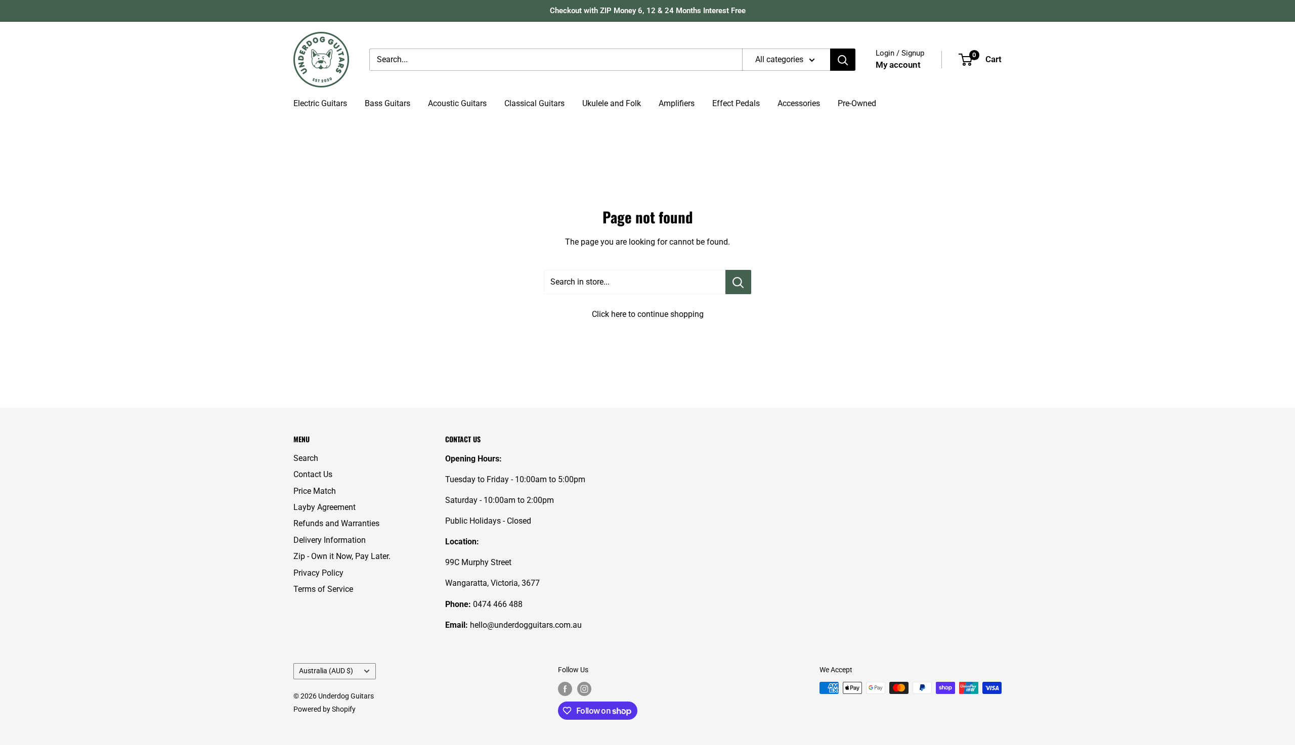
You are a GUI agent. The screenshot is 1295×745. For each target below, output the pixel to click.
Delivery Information (329, 540)
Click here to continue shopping (648, 314)
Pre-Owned (857, 103)
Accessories (799, 103)
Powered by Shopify (324, 709)
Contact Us (312, 474)
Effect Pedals (736, 103)
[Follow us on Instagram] (584, 689)
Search (305, 458)
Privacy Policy (318, 573)
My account (898, 65)
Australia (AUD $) (326, 671)
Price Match (314, 491)
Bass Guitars (387, 103)
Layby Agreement (324, 507)
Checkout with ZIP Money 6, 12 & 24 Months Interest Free (648, 10)
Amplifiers (677, 103)
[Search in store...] (738, 282)
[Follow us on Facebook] (565, 689)
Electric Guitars (320, 103)
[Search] (842, 60)
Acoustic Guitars (457, 103)
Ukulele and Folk (611, 103)
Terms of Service (323, 589)
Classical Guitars (534, 103)
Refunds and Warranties (336, 523)
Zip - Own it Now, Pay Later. (342, 556)
